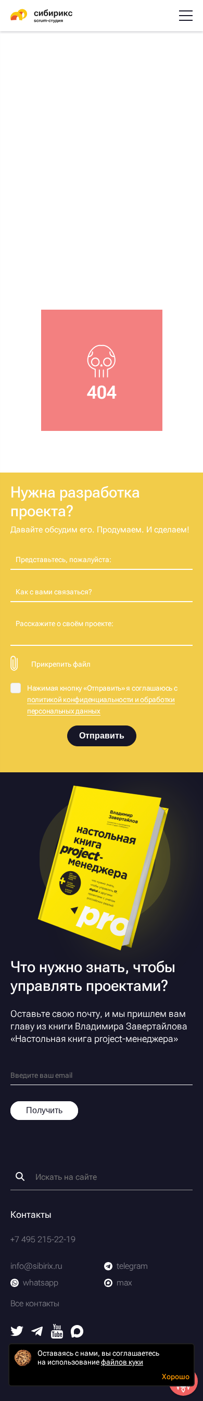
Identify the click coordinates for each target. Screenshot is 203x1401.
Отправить (101, 735)
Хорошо (175, 1376)
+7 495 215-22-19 (42, 1239)
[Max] (77, 1335)
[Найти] (20, 1176)
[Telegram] (37, 1333)
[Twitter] (16, 1333)
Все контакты (34, 1303)
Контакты (31, 1214)
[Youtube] (57, 1336)
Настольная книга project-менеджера (94, 1038)
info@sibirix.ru (36, 1266)
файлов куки (122, 1362)
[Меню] (186, 15)
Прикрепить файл (61, 664)
